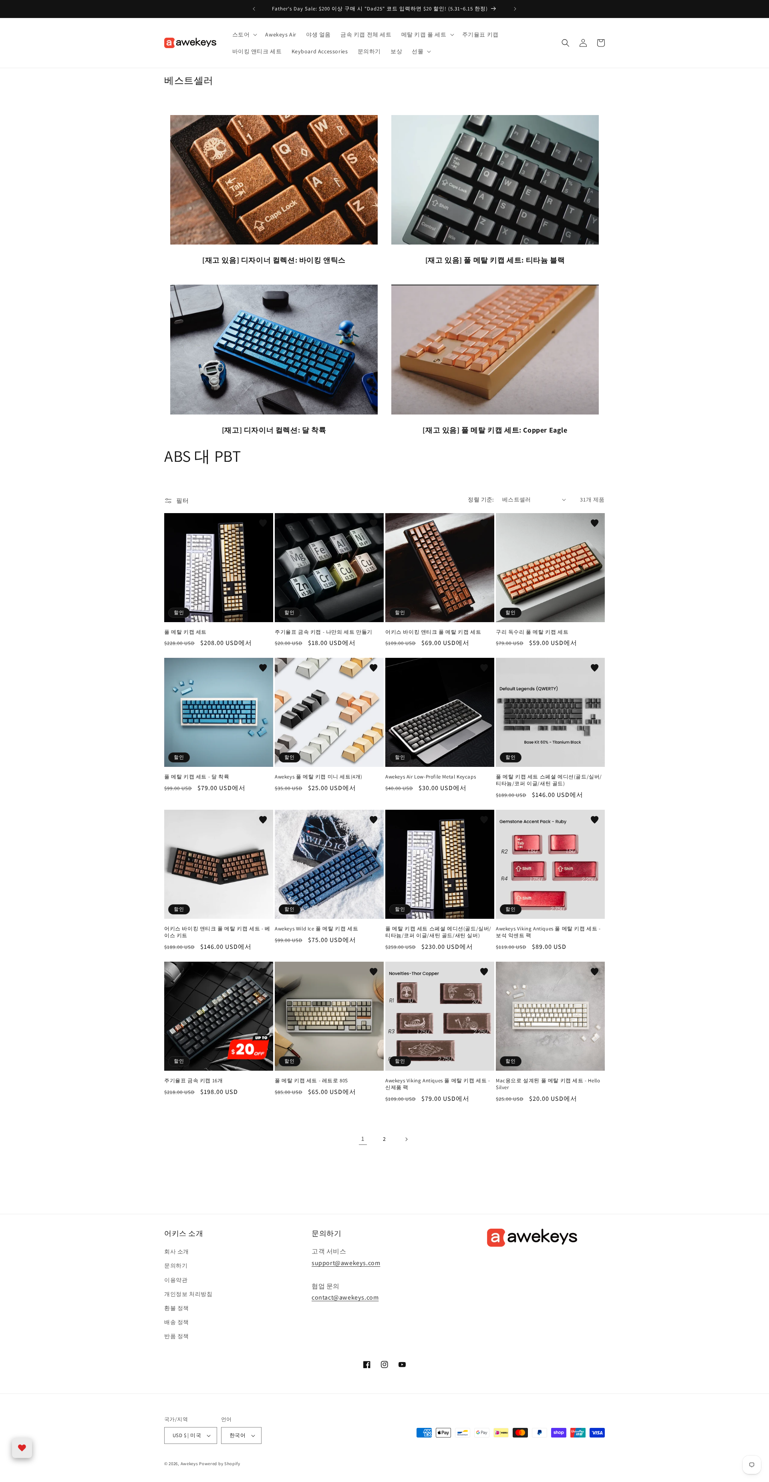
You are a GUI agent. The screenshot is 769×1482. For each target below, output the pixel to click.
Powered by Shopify (219, 1463)
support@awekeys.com (346, 1263)
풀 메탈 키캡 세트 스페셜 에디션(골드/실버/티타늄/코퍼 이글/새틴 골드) (549, 780)
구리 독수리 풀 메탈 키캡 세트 (532, 632)
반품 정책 (176, 1336)
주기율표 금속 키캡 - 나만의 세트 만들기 (323, 632)
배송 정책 (176, 1322)
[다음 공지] (515, 9)
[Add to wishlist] (263, 523)
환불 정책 (176, 1308)
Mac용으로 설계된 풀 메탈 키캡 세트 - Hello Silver (548, 1084)
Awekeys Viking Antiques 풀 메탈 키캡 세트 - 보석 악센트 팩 (548, 932)
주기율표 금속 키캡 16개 (193, 1081)
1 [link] (362, 1138)
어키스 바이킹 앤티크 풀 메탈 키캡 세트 (433, 632)
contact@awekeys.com (345, 1297)
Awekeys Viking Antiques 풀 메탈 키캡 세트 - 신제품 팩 (437, 1084)
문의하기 (175, 1265)
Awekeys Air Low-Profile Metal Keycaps (430, 777)
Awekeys (189, 1463)
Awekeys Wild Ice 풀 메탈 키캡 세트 (316, 929)
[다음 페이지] (406, 1139)
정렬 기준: (481, 499)
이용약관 (175, 1280)
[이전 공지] (254, 9)
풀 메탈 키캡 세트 (185, 632)
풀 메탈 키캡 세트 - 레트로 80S (311, 1081)
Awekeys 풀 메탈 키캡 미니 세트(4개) (318, 777)
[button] (244, 34)
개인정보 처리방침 (188, 1294)
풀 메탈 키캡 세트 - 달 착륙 (196, 777)
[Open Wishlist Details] (22, 1448)
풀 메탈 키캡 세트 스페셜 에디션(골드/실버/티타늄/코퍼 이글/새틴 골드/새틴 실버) (438, 932)
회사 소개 (176, 1251)
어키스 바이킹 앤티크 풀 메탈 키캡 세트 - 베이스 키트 (217, 932)
